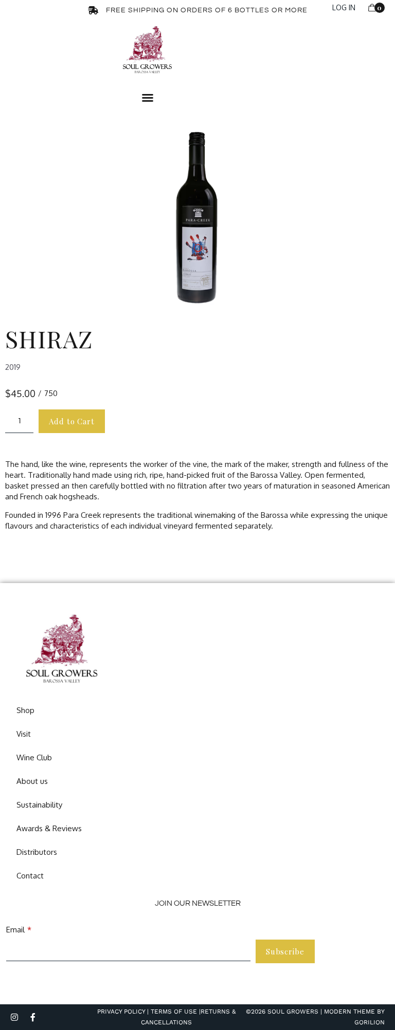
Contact (30, 876)
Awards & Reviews (49, 828)
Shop (25, 710)
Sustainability (39, 805)
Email (15, 929)
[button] (147, 97)
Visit (23, 734)
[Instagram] (14, 1017)
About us (32, 781)
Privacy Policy (121, 1011)
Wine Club (34, 757)
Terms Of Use (173, 1011)
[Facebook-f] (33, 1017)
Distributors (36, 852)
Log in (343, 7)
